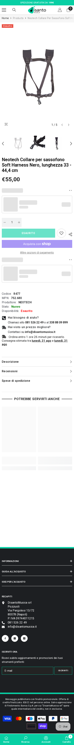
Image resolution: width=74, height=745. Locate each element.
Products (18, 18)
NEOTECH (25, 302)
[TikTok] (24, 638)
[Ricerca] (14, 10)
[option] (37, 76)
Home (5, 18)
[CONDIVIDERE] (69, 234)
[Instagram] (14, 638)
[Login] (60, 10)
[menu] (4, 10)
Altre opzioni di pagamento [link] (37, 252)
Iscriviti (63, 670)
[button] (62, 125)
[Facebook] (5, 638)
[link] (61, 233)
